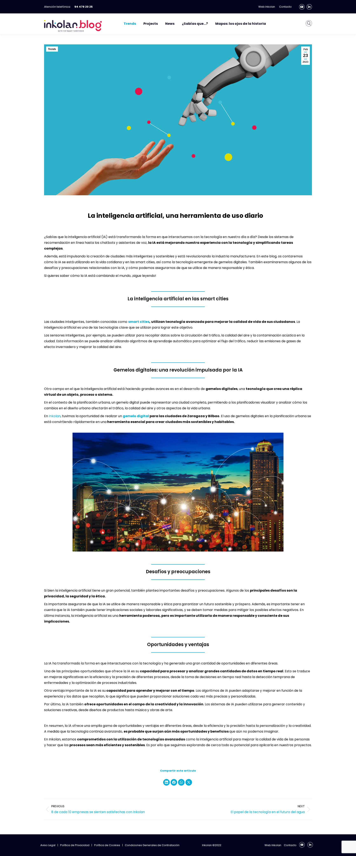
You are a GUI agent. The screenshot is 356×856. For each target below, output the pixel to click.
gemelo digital (136, 416)
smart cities (138, 321)
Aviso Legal (47, 845)
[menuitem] (309, 25)
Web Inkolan (273, 845)
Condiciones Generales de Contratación (152, 845)
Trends (52, 49)
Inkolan (55, 416)
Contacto (290, 845)
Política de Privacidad (74, 845)
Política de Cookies (107, 845)
